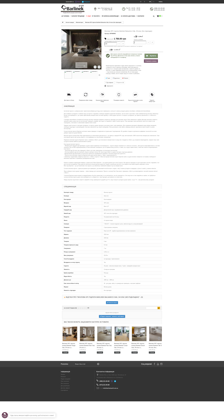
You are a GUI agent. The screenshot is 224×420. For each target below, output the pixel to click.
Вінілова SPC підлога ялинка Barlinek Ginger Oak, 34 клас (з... (69, 345)
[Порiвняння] (144, 2)
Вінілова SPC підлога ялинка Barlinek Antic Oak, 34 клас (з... (87, 345)
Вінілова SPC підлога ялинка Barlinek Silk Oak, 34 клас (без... (156, 345)
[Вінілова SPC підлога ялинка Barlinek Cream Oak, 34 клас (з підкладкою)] (122, 334)
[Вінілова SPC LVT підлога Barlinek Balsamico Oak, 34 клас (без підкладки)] (68, 75)
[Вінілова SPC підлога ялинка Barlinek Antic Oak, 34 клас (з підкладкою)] (87, 334)
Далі (99, 75)
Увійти (160, 1)
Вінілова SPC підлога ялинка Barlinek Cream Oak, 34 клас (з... (121, 345)
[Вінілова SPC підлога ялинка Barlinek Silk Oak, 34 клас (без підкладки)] (156, 334)
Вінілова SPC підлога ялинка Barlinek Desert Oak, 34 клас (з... (138, 345)
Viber (78, 1)
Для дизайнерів (65, 385)
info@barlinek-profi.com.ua (110, 388)
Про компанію (65, 383)
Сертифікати (64, 390)
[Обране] (140, 2)
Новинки (63, 376)
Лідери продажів (65, 379)
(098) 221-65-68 (159, 8)
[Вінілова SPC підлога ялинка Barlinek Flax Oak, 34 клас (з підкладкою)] (104, 334)
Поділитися (116, 78)
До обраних (110, 82)
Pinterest (125, 78)
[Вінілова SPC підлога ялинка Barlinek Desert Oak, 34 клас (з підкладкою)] (139, 334)
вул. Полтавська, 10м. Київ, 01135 (105, 9)
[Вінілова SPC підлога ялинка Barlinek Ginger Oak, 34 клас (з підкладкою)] (70, 334)
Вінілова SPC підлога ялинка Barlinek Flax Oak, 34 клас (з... (104, 345)
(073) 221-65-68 (159, 10)
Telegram (87, 1)
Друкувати (110, 86)
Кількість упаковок (138, 39)
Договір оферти (65, 388)
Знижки (63, 374)
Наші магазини (65, 381)
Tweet (108, 78)
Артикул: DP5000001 (110, 33)
